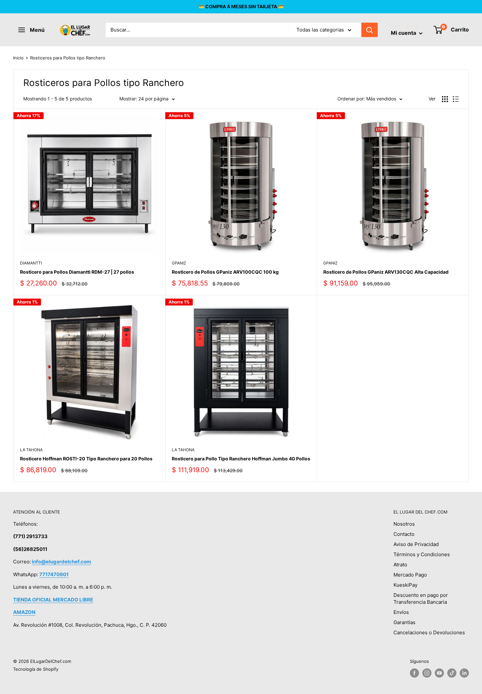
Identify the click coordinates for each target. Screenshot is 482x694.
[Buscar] (369, 30)
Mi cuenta (404, 33)
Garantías (404, 622)
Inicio (18, 57)
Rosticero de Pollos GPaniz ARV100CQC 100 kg (225, 272)
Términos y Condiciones (421, 554)
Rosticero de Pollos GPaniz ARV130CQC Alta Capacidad (386, 272)
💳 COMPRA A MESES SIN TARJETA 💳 (241, 6)
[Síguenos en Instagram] (427, 673)
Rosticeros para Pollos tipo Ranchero (67, 57)
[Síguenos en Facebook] (414, 673)
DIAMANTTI (31, 263)
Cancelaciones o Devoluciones (429, 632)
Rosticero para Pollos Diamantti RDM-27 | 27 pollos (77, 272)
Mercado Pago (410, 575)
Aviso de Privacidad (416, 544)
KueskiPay (405, 585)
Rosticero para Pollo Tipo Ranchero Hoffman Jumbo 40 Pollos (241, 458)
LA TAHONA (31, 449)
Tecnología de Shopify (35, 669)
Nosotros (404, 524)
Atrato (400, 564)
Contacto (403, 534)
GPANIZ (179, 263)
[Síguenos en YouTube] (439, 673)
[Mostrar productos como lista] (456, 99)
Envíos (401, 612)
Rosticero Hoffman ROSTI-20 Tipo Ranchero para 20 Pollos (86, 458)
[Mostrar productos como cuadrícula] (445, 99)
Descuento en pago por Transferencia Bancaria (420, 598)
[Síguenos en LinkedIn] (464, 673)
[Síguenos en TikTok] (451, 673)
